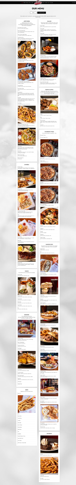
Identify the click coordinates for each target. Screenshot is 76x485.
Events (30, 2)
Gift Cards (51, 2)
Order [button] (32, 2)
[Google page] (75, 2)
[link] (38, 2)
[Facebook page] (72, 2)
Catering (46, 2)
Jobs (48, 2)
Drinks (24, 2)
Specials (27, 2)
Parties (43, 2)
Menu (22, 2)
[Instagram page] (73, 2)
